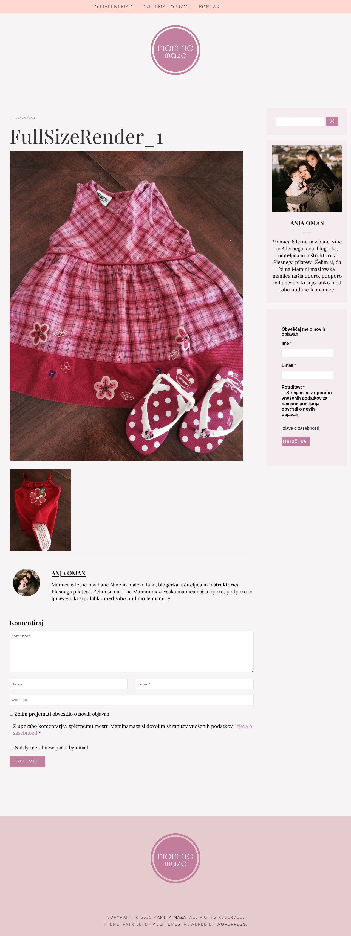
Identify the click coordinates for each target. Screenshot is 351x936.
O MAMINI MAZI (114, 7)
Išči (332, 121)
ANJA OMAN (69, 573)
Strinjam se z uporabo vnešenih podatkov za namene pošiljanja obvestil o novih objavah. (307, 403)
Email (289, 365)
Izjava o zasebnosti (300, 428)
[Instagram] (175, 902)
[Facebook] (165, 902)
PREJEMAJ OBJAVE (166, 7)
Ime (287, 343)
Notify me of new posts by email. (52, 747)
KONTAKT (211, 7)
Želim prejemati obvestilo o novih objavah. (62, 714)
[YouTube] (185, 902)
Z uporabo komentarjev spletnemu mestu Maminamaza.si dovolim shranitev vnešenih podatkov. (132, 729)
